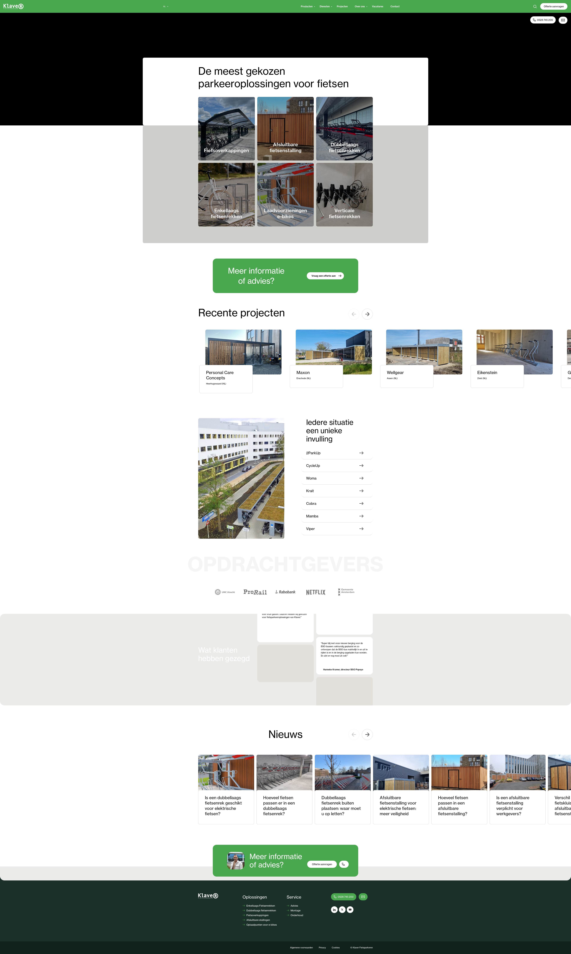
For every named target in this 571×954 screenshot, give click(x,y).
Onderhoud (296, 915)
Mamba (312, 516)
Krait (310, 491)
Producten (307, 6)
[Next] (367, 314)
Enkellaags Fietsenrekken (260, 905)
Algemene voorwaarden (301, 947)
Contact (395, 6)
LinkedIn (334, 909)
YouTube (350, 909)
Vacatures (377, 6)
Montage (295, 910)
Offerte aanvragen (554, 6)
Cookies (336, 947)
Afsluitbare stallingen (258, 919)
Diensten (325, 6)
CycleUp (313, 465)
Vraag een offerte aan (324, 275)
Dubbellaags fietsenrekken (261, 910)
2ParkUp (313, 453)
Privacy (322, 947)
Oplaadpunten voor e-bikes (261, 924)
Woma (311, 478)
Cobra (311, 503)
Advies (294, 905)
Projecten (342, 6)
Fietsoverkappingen (257, 915)
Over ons (360, 6)
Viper (310, 528)
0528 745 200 (545, 19)
